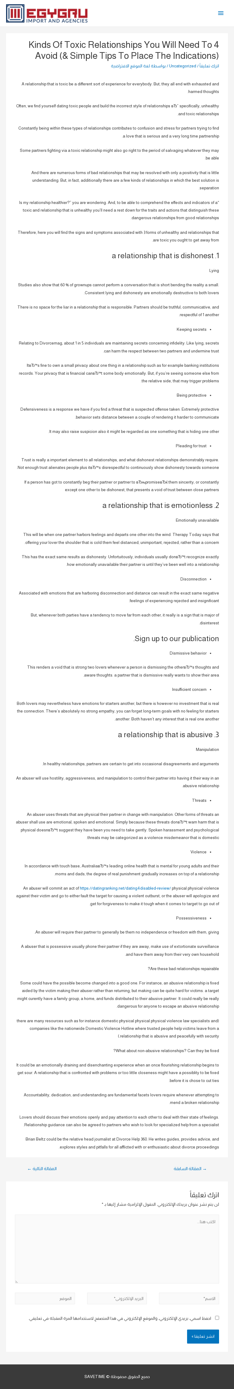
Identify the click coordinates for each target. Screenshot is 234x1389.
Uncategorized (182, 66)
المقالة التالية (42, 1168)
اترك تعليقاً (209, 66)
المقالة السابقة (190, 1168)
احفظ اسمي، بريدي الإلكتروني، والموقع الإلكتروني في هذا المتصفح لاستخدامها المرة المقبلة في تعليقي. (119, 1318)
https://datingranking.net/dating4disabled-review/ (125, 888)
